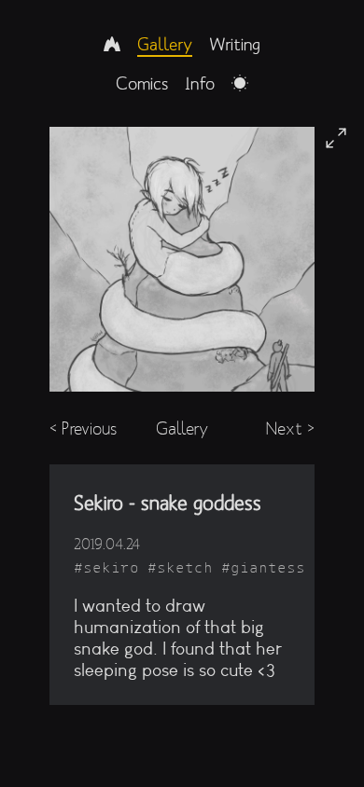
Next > (290, 428)
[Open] (336, 138)
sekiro (111, 567)
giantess (268, 567)
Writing (234, 44)
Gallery (164, 44)
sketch (185, 567)
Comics (142, 83)
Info (200, 83)
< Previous (83, 428)
